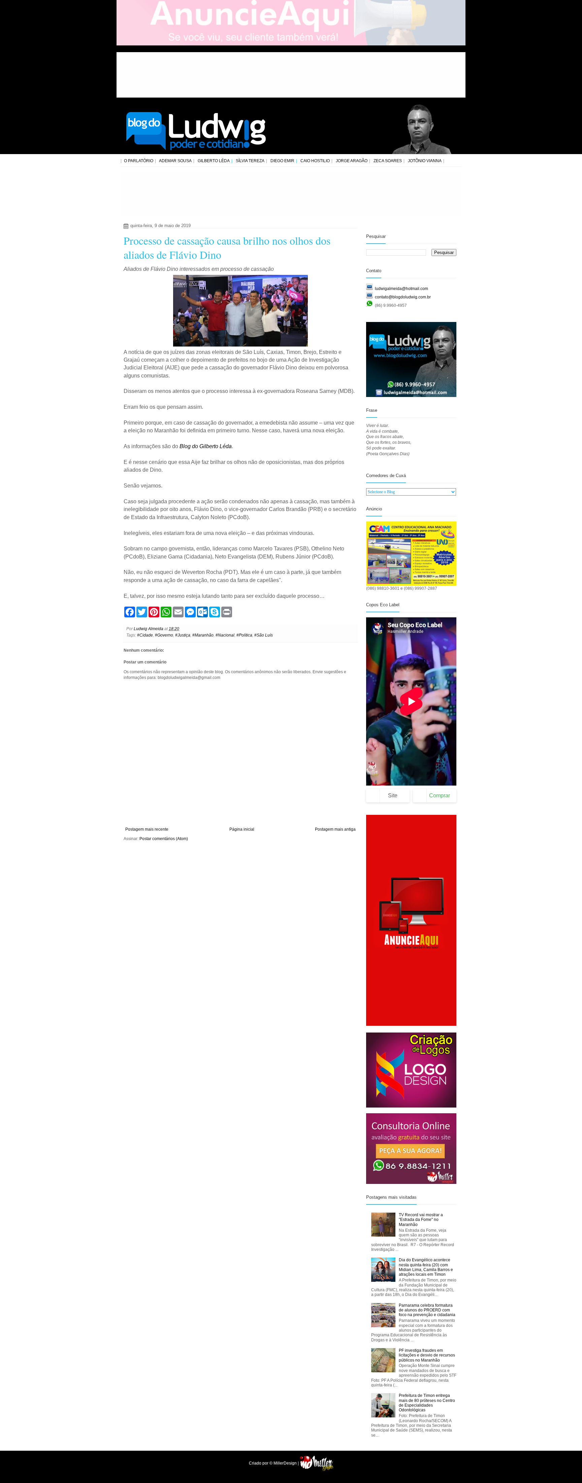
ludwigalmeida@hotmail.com (401, 288)
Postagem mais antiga (335, 829)
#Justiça (182, 635)
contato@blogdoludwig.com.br (403, 297)
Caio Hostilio (315, 160)
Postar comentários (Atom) (163, 838)
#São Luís (263, 635)
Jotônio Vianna (425, 160)
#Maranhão (203, 635)
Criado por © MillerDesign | (274, 1463)
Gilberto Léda (214, 160)
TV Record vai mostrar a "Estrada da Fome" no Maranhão (421, 1220)
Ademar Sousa (175, 160)
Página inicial (241, 829)
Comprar (439, 795)
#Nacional (225, 635)
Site (392, 795)
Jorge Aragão (351, 160)
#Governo (164, 635)
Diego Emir (282, 160)
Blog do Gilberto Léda (206, 446)
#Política (244, 635)
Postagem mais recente (146, 829)
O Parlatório (138, 160)
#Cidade (145, 635)
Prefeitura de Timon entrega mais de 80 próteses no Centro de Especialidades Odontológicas (427, 1402)
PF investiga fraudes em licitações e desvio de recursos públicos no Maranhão (427, 1355)
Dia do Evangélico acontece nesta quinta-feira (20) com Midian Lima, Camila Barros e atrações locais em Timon (426, 1267)
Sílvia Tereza (250, 160)
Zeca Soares (388, 160)
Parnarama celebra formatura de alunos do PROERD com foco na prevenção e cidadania (427, 1310)
